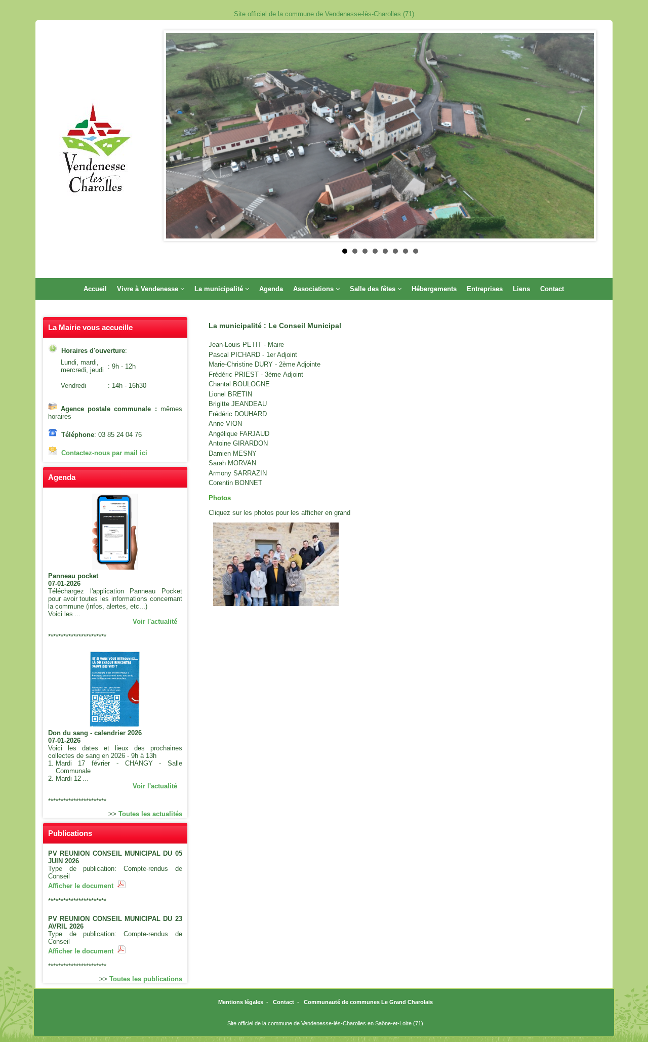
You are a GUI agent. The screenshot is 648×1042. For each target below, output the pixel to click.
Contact (552, 289)
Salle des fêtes (372, 289)
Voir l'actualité (155, 621)
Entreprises (485, 289)
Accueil (95, 289)
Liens (521, 289)
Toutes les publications (145, 979)
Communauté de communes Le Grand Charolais (368, 1002)
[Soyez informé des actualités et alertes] (115, 567)
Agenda (271, 289)
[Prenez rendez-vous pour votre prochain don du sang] (115, 724)
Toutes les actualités (150, 814)
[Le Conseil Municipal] (276, 564)
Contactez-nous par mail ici (104, 453)
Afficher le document (82, 886)
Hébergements (434, 289)
